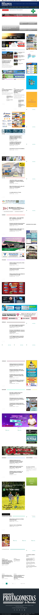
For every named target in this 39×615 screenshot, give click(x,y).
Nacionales (11, 463)
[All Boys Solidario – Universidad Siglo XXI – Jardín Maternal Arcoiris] (5, 218)
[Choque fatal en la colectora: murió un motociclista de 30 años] (5, 269)
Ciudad (3, 88)
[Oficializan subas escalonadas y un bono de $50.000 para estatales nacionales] (5, 473)
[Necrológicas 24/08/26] (4, 101)
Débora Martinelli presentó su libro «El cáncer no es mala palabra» (17, 187)
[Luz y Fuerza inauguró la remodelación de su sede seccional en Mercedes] (5, 326)
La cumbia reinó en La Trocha (15, 192)
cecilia (13, 140)
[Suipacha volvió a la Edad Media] (5, 525)
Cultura (11, 183)
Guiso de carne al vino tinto (30, 563)
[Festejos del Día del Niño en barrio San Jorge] (7, 84)
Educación (11, 400)
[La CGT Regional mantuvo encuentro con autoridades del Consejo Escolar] (5, 337)
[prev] (25, 10)
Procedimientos (17, 559)
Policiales (11, 270)
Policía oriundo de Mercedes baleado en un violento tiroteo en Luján (17, 274)
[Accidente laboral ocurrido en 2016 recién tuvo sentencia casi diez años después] (5, 376)
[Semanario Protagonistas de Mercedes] (7, 4)
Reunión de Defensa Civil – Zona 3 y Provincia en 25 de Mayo (7, 576)
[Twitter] (35, 0)
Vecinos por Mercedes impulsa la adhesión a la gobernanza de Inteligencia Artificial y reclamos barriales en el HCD (16, 137)
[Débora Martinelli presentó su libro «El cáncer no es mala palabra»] (5, 187)
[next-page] (4, 104)
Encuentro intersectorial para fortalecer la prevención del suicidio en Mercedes (21, 105)
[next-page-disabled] (28, 227)
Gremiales (11, 327)
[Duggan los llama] (16, 63)
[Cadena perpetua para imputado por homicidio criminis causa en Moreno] (5, 365)
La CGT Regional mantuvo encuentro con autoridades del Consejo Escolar (17, 337)
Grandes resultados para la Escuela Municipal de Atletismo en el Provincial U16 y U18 (19, 577)
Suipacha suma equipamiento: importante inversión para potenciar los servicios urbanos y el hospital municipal (7, 561)
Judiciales (11, 366)
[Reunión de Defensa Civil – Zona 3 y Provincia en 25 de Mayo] (7, 569)
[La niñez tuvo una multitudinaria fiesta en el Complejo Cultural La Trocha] (4, 97)
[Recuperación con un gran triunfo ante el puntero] (32, 28)
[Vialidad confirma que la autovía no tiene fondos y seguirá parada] (5, 467)
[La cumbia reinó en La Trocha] (5, 192)
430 (12, 583)
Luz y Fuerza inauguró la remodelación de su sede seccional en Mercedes (17, 326)
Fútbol (3, 59)
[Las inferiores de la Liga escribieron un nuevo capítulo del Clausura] (7, 55)
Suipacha (11, 521)
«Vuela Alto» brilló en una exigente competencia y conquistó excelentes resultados (17, 181)
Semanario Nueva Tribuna (7, 516)
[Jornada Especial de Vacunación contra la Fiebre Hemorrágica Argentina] (16, 101)
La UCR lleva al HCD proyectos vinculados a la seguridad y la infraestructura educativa (15, 143)
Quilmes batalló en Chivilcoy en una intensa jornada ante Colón (21, 56)
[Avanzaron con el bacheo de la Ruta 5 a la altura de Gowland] (24, 28)
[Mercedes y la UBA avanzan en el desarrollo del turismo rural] (5, 393)
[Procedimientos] (19, 554)
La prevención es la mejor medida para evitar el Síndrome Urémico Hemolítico (19, 91)
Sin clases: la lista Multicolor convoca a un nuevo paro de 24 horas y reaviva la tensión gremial (17, 331)
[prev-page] (2, 104)
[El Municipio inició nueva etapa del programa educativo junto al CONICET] (5, 399)
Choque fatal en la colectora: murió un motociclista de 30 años (17, 269)
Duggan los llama (20, 63)
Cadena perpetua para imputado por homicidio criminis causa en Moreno (17, 364)
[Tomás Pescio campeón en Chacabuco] (16, 52)
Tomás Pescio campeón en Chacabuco (21, 52)
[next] (27, 10)
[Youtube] (36, 0)
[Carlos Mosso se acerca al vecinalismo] (5, 149)
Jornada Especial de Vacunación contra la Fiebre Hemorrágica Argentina (21, 101)
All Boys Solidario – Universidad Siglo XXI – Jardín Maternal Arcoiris (17, 218)
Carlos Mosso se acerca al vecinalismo (17, 148)
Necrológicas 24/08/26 (30, 466)
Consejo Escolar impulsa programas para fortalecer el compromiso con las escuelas (17, 404)
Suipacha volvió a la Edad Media (14, 9)
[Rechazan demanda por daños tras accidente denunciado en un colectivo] (5, 370)
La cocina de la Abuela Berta (30, 558)
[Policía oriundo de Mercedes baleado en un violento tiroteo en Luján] (5, 275)
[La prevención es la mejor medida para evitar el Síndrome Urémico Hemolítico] (19, 84)
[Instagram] (32, 0)
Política (11, 145)
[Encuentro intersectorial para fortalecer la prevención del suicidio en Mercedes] (16, 105)
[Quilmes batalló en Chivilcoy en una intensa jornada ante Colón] (16, 56)
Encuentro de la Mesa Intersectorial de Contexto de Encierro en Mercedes (17, 224)
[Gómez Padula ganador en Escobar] (16, 60)
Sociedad (11, 225)
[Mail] (34, 0)
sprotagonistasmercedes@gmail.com (21, 607)
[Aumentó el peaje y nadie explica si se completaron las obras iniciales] (24, 21)
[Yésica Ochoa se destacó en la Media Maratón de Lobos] (5, 520)
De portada (11, 231)
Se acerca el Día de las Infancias (31, 566)
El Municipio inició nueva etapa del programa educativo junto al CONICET (17, 399)
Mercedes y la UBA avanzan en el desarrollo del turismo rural (16, 393)
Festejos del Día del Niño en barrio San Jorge (7, 90)
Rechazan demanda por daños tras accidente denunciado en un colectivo (17, 370)
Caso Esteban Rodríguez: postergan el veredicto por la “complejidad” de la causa (17, 381)
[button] (36, 7)
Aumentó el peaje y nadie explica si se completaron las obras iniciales (17, 229)
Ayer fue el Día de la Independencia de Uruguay (30, 559)
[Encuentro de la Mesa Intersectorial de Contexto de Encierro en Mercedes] (5, 224)
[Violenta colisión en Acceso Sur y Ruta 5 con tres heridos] (5, 263)
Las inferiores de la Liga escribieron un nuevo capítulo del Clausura (6, 61)
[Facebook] (31, 0)
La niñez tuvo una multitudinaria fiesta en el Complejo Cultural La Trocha (10, 97)
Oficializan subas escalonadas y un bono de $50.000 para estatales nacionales (16, 472)
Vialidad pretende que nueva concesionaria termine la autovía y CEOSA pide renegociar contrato (16, 461)
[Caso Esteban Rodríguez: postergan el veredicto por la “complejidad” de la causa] (5, 381)
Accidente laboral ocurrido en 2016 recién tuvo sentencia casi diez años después (17, 375)
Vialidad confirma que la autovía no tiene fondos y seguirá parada (16, 467)
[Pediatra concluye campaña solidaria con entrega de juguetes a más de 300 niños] (32, 21)
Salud (15, 88)
